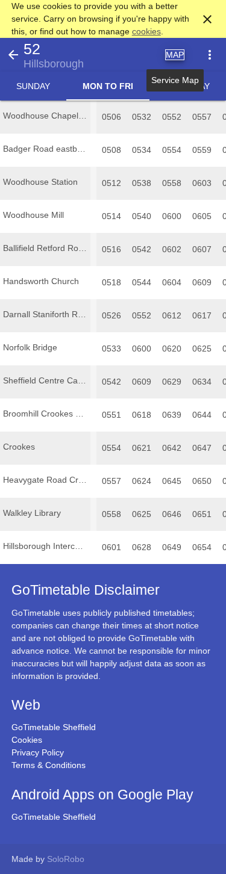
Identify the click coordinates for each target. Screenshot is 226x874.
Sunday (33, 86)
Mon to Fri (108, 86)
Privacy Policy (37, 752)
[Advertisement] (113, 840)
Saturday (188, 86)
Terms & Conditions (48, 765)
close (207, 19)
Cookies (26, 740)
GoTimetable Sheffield (53, 727)
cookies (146, 31)
